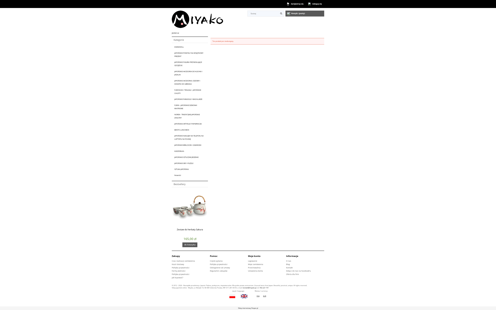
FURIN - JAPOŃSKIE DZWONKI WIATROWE (185, 107)
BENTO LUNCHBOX (181, 130)
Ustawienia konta (255, 271)
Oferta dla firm (292, 274)
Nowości (177, 175)
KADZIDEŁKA (179, 151)
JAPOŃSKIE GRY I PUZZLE (183, 163)
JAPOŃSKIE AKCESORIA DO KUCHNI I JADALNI (188, 73)
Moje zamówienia (255, 264)
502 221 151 (264, 288)
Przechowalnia (254, 267)
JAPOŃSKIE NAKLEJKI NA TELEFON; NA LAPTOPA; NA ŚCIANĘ (189, 137)
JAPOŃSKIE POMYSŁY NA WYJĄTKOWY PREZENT (188, 54)
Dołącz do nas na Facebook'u (298, 271)
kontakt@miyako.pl (249, 288)
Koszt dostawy (178, 264)
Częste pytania (216, 261)
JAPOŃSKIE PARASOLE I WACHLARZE (188, 99)
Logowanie (252, 261)
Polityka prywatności (180, 267)
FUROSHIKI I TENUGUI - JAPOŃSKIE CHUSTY (187, 91)
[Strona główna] (197, 19)
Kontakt (289, 267)
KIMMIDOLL (179, 47)
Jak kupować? (177, 277)
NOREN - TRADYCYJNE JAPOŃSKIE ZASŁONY (187, 116)
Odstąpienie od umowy (220, 267)
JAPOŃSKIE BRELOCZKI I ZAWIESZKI (187, 145)
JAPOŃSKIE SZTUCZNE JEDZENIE (186, 157)
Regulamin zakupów (218, 271)
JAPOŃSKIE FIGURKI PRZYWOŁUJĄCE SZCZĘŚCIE (188, 64)
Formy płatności (178, 271)
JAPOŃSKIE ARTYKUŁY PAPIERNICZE (188, 124)
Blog (288, 264)
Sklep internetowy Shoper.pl (248, 308)
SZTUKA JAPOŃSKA (181, 169)
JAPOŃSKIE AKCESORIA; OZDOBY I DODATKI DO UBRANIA (187, 82)
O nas (288, 261)
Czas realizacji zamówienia (183, 261)
